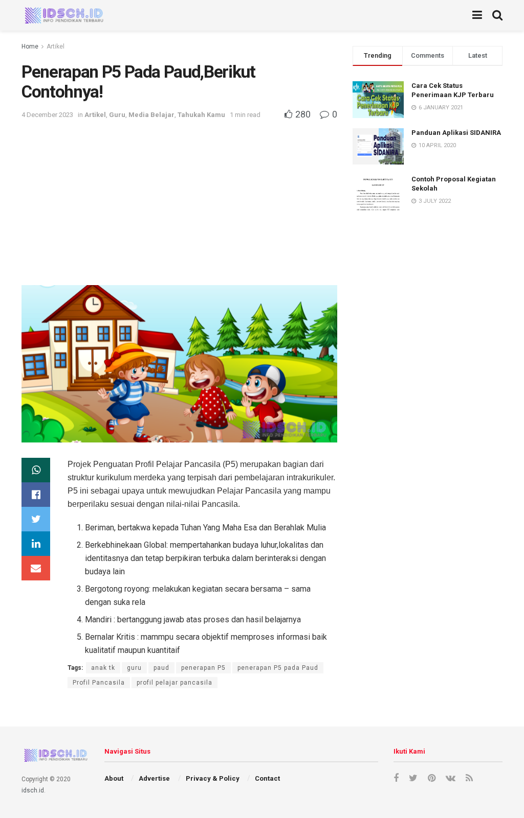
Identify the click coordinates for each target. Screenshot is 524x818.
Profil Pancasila (99, 682)
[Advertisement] (179, 198)
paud (161, 667)
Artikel (55, 46)
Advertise (154, 778)
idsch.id (32, 790)
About (113, 778)
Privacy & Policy (212, 778)
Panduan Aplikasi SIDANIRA (456, 132)
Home (29, 46)
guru (134, 667)
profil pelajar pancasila (174, 682)
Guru (117, 115)
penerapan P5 (203, 667)
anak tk (103, 667)
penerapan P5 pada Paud (277, 667)
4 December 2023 (47, 115)
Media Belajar (151, 115)
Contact (267, 778)
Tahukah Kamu (201, 115)
